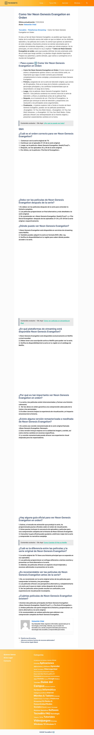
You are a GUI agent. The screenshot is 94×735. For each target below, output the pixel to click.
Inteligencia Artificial (40, 693)
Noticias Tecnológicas (44, 698)
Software (53, 710)
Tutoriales (49, 716)
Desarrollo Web (38, 674)
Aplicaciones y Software (42, 666)
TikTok (41, 717)
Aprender (65, 3)
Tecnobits (22, 30)
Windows (77, 3)
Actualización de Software (40, 660)
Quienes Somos (10, 655)
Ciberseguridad (50, 669)
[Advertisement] (46, 166)
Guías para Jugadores (50, 686)
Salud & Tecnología (52, 707)
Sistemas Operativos (41, 710)
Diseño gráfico (48, 674)
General (46, 679)
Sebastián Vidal (30, 24)
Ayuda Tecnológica (39, 669)
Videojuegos (42, 720)
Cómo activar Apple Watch (29, 642)
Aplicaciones (47, 663)
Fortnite (41, 679)
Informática (49, 689)
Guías (41, 3)
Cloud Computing (38, 671)
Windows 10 (40, 724)
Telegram (36, 717)
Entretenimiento (46, 676)
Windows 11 (51, 724)
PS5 (43, 701)
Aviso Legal (8, 658)
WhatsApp (54, 721)
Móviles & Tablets (44, 695)
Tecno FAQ (52, 3)
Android (49, 660)
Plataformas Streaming (37, 30)
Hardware (38, 690)
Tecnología (54, 714)
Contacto (7, 661)
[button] (86, 3)
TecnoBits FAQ (42, 713)
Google (51, 679)
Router (44, 707)
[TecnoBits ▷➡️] (11, 3)
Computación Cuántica (48, 671)
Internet (50, 693)
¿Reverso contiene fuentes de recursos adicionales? (38, 640)
